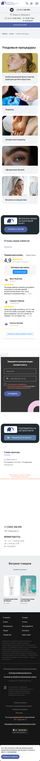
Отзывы (25, 617)
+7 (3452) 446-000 (13, 527)
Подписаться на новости (21, 438)
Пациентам (7, 635)
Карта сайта (26, 635)
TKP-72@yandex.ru (11, 531)
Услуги (11, 34)
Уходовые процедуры (22, 34)
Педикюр (9, 109)
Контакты (25, 630)
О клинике (6, 617)
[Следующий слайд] (38, 590)
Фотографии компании (20, 477)
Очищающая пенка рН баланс (11, 600)
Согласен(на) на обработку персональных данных (16, 385)
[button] (20, 25)
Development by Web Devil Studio (20, 681)
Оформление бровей (14, 170)
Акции (5, 630)
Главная (4, 34)
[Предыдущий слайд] (2, 590)
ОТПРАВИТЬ (12, 394)
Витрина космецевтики (16, 200)
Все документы (27, 626)
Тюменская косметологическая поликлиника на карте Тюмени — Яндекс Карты (21, 338)
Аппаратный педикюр (15, 139)
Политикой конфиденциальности (19, 388)
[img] (12, 10)
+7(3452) (23, 10)
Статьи (24, 622)
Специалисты (8, 626)
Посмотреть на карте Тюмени (20, 475)
